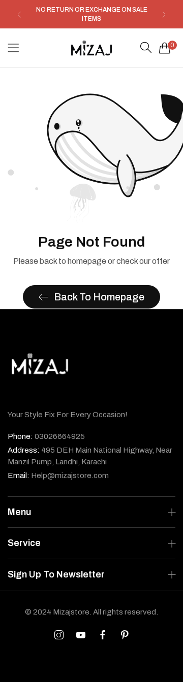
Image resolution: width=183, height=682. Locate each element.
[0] (164, 47)
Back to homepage (99, 296)
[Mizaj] (91, 48)
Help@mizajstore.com (58, 475)
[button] (19, 14)
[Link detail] (59, 635)
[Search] (145, 48)
